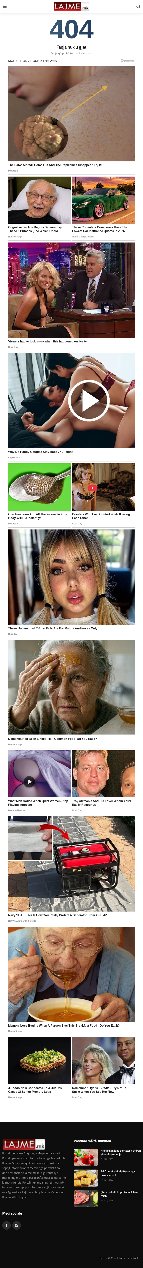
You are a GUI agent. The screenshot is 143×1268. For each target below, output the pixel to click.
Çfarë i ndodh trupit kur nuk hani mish (119, 1194)
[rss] (16, 1225)
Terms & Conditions (112, 1258)
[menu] (4, 6)
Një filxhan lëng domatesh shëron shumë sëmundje (121, 1152)
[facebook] (6, 1225)
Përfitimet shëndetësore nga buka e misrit (118, 1173)
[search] (138, 6)
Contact (133, 1258)
